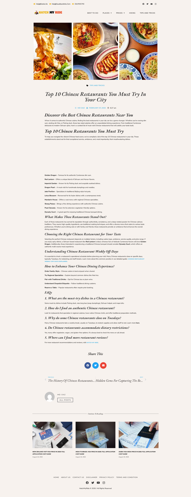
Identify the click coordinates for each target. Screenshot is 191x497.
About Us (65, 477)
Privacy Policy (106, 477)
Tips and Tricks (147, 13)
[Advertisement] (95, 157)
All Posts (65, 400)
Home (56, 477)
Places (106, 13)
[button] (87, 365)
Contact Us (78, 477)
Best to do (92, 13)
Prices (119, 13)
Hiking (132, 13)
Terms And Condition (127, 477)
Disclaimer (91, 477)
